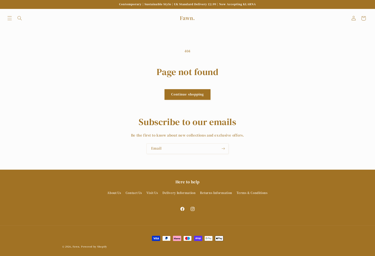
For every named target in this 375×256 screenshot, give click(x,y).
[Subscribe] (223, 148)
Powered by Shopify (94, 246)
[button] (10, 18)
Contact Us (134, 193)
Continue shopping (187, 94)
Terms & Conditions (252, 193)
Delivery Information (179, 193)
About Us (114, 193)
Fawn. (76, 246)
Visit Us (152, 193)
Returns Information (216, 193)
